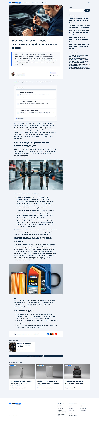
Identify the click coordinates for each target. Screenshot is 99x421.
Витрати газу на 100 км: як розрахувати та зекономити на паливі (78, 39)
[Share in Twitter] (50, 334)
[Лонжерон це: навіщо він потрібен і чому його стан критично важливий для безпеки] (22, 371)
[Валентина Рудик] (13, 74)
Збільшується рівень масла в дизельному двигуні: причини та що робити (79, 20)
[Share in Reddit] (53, 334)
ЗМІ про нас (17, 416)
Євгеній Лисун (72, 64)
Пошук (70, 7)
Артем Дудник (72, 61)
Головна (16, 82)
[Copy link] (56, 334)
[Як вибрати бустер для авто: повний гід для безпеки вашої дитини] (77, 371)
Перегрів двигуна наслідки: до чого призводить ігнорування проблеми (79, 65)
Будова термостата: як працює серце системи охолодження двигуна (79, 46)
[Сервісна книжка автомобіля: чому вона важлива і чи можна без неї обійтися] (49, 371)
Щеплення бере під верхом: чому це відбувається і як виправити (79, 26)
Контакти (11, 416)
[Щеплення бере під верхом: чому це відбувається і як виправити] (12, 347)
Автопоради (53, 72)
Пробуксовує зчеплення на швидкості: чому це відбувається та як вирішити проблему (79, 68)
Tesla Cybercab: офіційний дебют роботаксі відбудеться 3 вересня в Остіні (79, 32)
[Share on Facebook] (47, 334)
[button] (89, 3)
